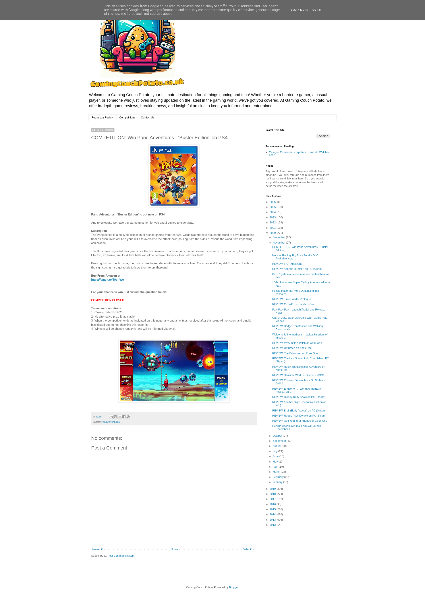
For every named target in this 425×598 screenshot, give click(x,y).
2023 (273, 217)
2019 (273, 488)
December (279, 237)
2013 (273, 519)
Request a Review (102, 117)
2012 (273, 524)
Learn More (299, 9)
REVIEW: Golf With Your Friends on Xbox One (299, 420)
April (276, 466)
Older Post (249, 549)
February (278, 477)
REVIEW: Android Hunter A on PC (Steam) (297, 268)
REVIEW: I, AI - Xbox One (287, 263)
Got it (317, 9)
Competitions (127, 117)
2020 (273, 232)
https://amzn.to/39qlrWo (107, 279)
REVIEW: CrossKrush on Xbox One (293, 304)
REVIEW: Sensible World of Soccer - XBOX (298, 375)
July (275, 451)
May (275, 461)
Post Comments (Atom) (121, 555)
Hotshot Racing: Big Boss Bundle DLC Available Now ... (295, 257)
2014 (273, 514)
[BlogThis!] (115, 417)
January (278, 482)
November (279, 242)
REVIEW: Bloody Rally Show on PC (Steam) (298, 397)
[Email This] (111, 417)
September (280, 440)
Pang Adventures (110, 422)
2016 (273, 504)
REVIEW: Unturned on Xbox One (292, 348)
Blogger (233, 587)
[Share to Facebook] (124, 417)
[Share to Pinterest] (128, 417)
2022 (273, 222)
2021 (273, 227)
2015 (273, 509)
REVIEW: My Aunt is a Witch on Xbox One (297, 343)
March (277, 471)
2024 (273, 212)
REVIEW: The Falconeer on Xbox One (295, 353)
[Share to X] (120, 417)
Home (174, 549)
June (276, 456)
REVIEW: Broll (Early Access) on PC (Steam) (299, 410)
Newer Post (99, 549)
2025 (273, 207)
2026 (273, 202)
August (277, 446)
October (278, 435)
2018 (273, 493)
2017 (273, 499)
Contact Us (147, 117)
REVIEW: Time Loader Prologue (291, 299)
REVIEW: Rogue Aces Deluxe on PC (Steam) (299, 415)
